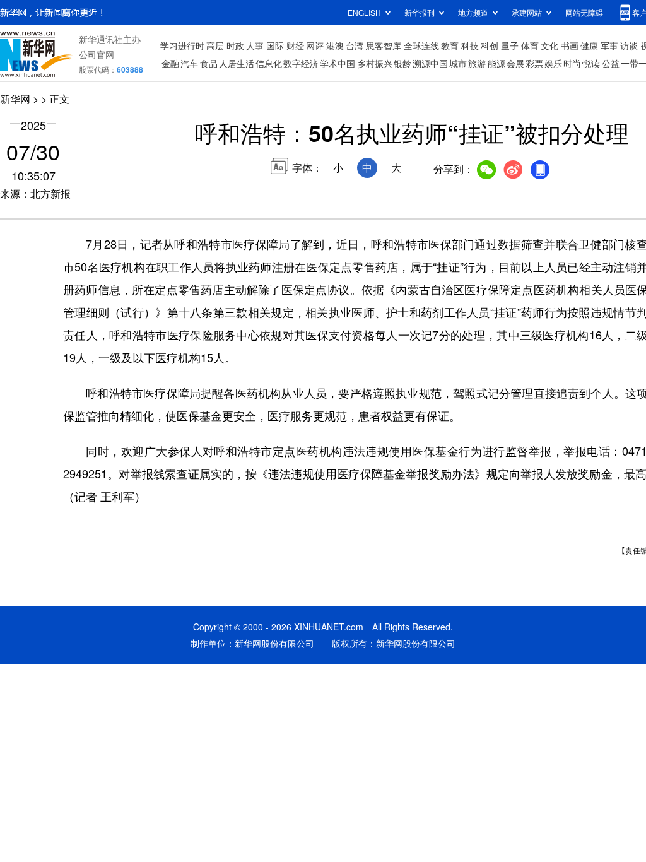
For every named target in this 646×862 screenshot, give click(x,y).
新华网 (15, 99)
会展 (515, 63)
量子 (510, 45)
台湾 (354, 45)
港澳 (335, 45)
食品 (209, 63)
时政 (235, 45)
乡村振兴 (374, 63)
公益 (611, 63)
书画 (569, 45)
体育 (530, 45)
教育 (450, 45)
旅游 (477, 63)
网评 (315, 45)
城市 (458, 63)
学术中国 (337, 63)
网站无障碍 (584, 12)
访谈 (629, 45)
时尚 (572, 63)
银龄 (402, 63)
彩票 (534, 63)
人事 (255, 45)
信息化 (268, 63)
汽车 (189, 63)
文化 (549, 45)
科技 (470, 45)
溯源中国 (430, 63)
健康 (589, 45)
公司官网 (96, 54)
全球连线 (421, 45)
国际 (275, 45)
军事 (609, 45)
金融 (170, 63)
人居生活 (236, 63)
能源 (496, 63)
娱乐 (553, 63)
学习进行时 (182, 45)
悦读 (591, 63)
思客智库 (383, 45)
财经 (295, 45)
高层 (215, 45)
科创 (489, 45)
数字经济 (301, 63)
